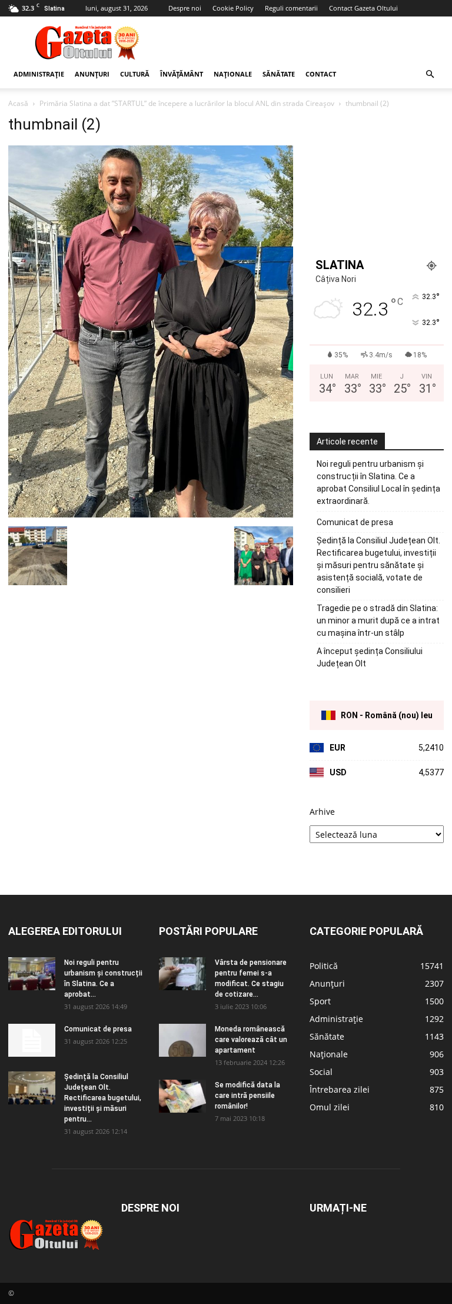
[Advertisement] (305, 42)
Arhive (322, 811)
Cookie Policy (233, 8)
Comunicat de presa (355, 522)
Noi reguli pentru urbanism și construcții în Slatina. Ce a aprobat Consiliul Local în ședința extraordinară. (378, 482)
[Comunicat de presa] (31, 1040)
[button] (430, 74)
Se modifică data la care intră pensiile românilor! (247, 1095)
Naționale (233, 73)
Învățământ (181, 73)
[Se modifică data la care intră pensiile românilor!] (182, 1096)
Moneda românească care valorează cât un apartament (251, 1039)
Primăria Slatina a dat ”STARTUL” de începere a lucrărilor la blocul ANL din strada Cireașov (186, 103)
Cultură (134, 73)
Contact (320, 73)
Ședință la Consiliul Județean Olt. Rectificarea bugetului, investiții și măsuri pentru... (102, 1098)
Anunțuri (92, 73)
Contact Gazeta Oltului (363, 8)
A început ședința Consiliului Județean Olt (370, 657)
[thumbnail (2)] (150, 514)
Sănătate (278, 73)
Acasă (18, 103)
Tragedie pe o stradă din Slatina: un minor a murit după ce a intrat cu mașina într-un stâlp (378, 620)
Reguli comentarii (291, 8)
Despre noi (184, 8)
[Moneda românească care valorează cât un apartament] (182, 1040)
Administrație (39, 73)
